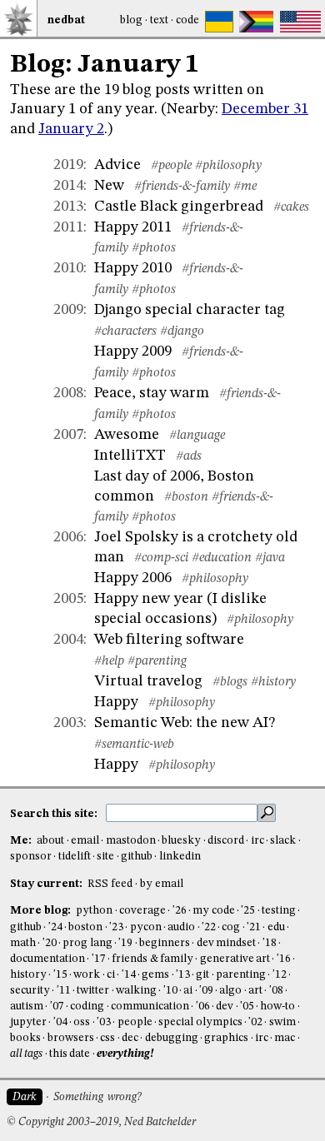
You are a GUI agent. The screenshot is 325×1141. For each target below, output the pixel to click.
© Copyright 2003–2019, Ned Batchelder (101, 1122)
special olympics (200, 1022)
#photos (154, 248)
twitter (93, 990)
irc (257, 840)
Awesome (126, 434)
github (136, 856)
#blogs (230, 682)
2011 (68, 227)
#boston (186, 497)
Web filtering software (169, 639)
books (25, 1038)
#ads (189, 456)
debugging (171, 1038)
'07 (57, 1006)
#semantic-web (134, 744)
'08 (276, 990)
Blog (131, 20)
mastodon (131, 840)
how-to (277, 1006)
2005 (68, 598)
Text (159, 20)
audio (181, 927)
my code (213, 910)
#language (197, 435)
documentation (47, 959)
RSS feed (110, 884)
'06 (203, 1006)
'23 (116, 927)
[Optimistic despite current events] (300, 21)
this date (69, 1054)
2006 (68, 537)
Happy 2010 (133, 268)
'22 (209, 927)
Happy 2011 (133, 227)
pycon (146, 927)
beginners (164, 943)
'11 (64, 990)
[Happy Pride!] (256, 21)
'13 (183, 974)
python (94, 910)
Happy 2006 (133, 577)
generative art (235, 959)
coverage (142, 910)
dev (224, 1006)
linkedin (180, 856)
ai (187, 990)
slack (283, 840)
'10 (170, 990)
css (107, 1038)
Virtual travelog (148, 681)
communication (150, 1006)
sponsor (31, 856)
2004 (68, 639)
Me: (22, 840)
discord (226, 840)
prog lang (87, 943)
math (23, 943)
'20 (49, 943)
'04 (60, 1022)
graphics (226, 1038)
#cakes (291, 207)
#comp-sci (161, 558)
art (255, 990)
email (85, 840)
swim (282, 1022)
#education (222, 558)
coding (87, 1006)
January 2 (71, 129)
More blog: (41, 910)
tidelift (74, 856)
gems (155, 974)
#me (245, 186)
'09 (206, 990)
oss (81, 1022)
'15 (60, 974)
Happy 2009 (133, 351)
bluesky (181, 840)
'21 (254, 927)
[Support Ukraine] (219, 21)
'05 (247, 1006)
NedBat (66, 20)
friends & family (152, 959)
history (28, 974)
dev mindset (226, 943)
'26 (179, 910)
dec (130, 1038)
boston (85, 927)
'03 (104, 1022)
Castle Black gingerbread (178, 206)
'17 (99, 959)
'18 (269, 943)
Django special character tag (189, 309)
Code (187, 20)
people (135, 1022)
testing (279, 910)
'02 (255, 1022)
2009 (68, 309)
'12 (279, 974)
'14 (129, 974)
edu (276, 927)
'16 (284, 959)
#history (273, 682)
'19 (125, 943)
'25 (248, 910)
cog (231, 927)
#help (109, 661)
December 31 (265, 109)
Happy (116, 702)
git (202, 974)
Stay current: (47, 884)
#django (182, 331)
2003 (68, 722)
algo (230, 990)
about (50, 840)
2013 (68, 206)
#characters (125, 331)
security (30, 990)
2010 (68, 268)
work (86, 974)
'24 (55, 927)
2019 (68, 164)
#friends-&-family (182, 186)
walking (136, 990)
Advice (117, 164)
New (109, 185)
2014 (68, 185)
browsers (71, 1038)
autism (26, 1006)
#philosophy (228, 165)
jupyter (28, 1022)
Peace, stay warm (151, 393)
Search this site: (55, 813)
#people (171, 165)
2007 (68, 434)
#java (270, 558)
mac (284, 1038)
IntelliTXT (130, 455)
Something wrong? (97, 1097)
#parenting (157, 661)
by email (161, 884)
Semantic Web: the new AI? (184, 722)
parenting (241, 974)
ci (111, 974)
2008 (68, 393)
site (105, 856)
